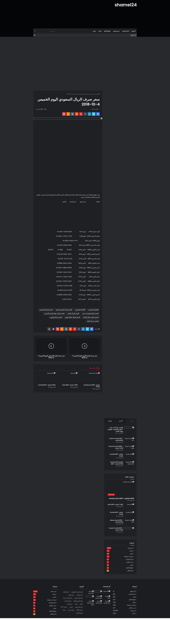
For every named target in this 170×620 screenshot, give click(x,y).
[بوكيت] (64, 114)
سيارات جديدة (71, 610)
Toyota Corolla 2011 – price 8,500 (116, 439)
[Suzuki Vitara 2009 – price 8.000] (98, 602)
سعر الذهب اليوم (79, 607)
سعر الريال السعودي (46, 310)
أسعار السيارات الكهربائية (77, 592)
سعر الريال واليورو (55, 317)
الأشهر (131, 421)
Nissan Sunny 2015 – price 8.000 (116, 521)
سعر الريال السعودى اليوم (63, 310)
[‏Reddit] (76, 114)
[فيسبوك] (98, 114)
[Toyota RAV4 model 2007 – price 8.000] (129, 464)
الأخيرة (121, 421)
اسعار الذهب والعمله (78, 601)
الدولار (81, 604)
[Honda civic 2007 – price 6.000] (90, 377)
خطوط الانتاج (107, 31)
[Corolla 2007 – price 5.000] (45, 377)
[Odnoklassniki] (68, 114)
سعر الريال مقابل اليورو (72, 317)
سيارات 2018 (80, 610)
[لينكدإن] (89, 114)
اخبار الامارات (66, 592)
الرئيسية (133, 31)
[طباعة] (49, 329)
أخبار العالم (130, 570)
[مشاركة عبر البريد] (53, 329)
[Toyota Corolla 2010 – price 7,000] (129, 530)
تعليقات (110, 421)
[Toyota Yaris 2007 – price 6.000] (98, 592)
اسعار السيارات (67, 601)
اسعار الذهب (71, 595)
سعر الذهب (69, 604)
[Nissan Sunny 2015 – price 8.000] (129, 522)
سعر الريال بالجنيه (73, 313)
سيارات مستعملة (128, 556)
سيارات (71, 607)
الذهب (76, 604)
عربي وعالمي (116, 31)
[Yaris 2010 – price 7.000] (68, 377)
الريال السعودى (92, 310)
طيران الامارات (79, 613)
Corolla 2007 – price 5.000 (46, 385)
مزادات (100, 31)
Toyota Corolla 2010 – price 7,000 (116, 529)
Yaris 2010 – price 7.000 (70, 385)
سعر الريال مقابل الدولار (90, 317)
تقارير (94, 31)
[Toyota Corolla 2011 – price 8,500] (129, 441)
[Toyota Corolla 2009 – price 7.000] (129, 448)
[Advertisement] (67, 14)
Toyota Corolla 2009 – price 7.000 (115, 447)
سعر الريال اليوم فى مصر (89, 313)
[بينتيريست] (81, 114)
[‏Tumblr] (85, 114)
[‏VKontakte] (72, 114)
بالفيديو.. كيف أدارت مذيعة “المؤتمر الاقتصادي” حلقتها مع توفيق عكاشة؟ (115, 429)
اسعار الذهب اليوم (79, 598)
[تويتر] (93, 114)
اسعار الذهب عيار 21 (67, 598)
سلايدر (131, 553)
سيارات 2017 (64, 607)
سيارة (64, 610)
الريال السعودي (79, 310)
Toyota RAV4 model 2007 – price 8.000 (116, 463)
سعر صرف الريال (92, 321)
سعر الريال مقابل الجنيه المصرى (53, 313)
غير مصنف (130, 548)
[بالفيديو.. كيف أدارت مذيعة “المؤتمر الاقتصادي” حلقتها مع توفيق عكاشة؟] (129, 431)
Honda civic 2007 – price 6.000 (92, 386)
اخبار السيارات (125, 31)
